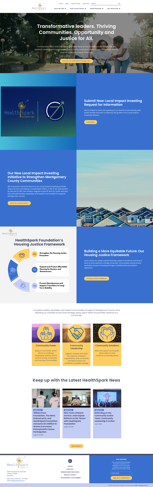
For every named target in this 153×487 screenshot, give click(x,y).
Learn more (91, 122)
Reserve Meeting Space (70, 472)
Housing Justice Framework (97, 278)
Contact (70, 469)
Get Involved (112, 9)
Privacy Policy (70, 475)
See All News (76, 446)
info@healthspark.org (17, 481)
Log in (70, 466)
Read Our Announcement (19, 203)
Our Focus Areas (77, 9)
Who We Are (59, 9)
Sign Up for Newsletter (121, 478)
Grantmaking (96, 9)
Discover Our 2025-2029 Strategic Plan (77, 61)
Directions (10, 475)
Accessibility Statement (71, 478)
